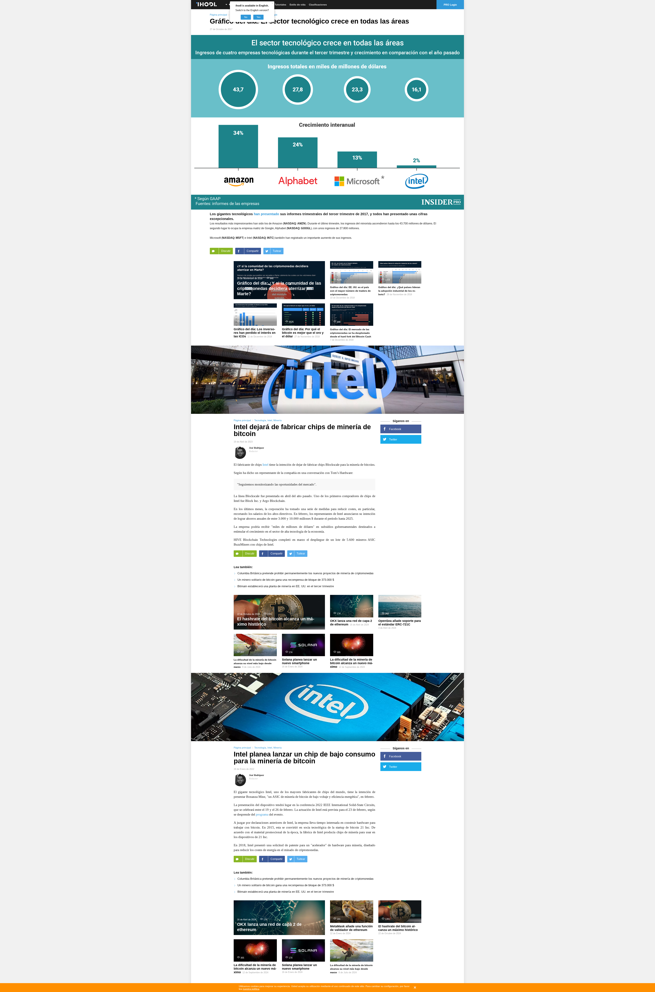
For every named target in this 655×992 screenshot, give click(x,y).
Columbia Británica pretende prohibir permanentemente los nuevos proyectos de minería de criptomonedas (305, 573)
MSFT (239, 237)
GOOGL (306, 228)
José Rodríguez (256, 448)
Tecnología (260, 420)
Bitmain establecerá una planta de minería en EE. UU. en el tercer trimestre (285, 586)
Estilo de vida (297, 4)
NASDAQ (290, 223)
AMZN (301, 223)
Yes (258, 17)
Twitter (393, 439)
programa (262, 814)
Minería (277, 420)
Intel (269, 420)
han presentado (266, 214)
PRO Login (450, 4)
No (245, 17)
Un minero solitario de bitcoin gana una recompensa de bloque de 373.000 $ (285, 579)
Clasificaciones (318, 4)
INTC (270, 237)
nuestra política (251, 989)
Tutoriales (280, 4)
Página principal (218, 14)
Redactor (253, 451)
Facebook (395, 429)
